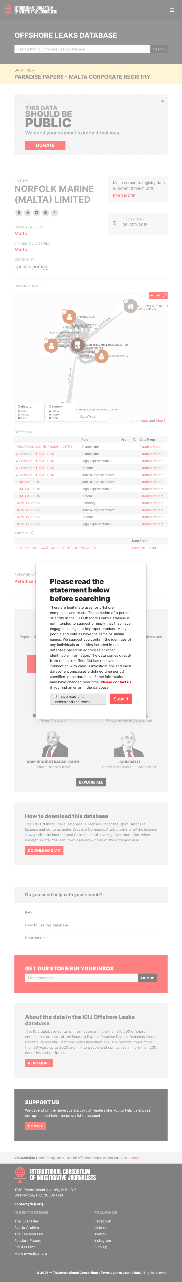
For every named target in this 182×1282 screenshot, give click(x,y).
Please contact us (116, 682)
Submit (121, 699)
